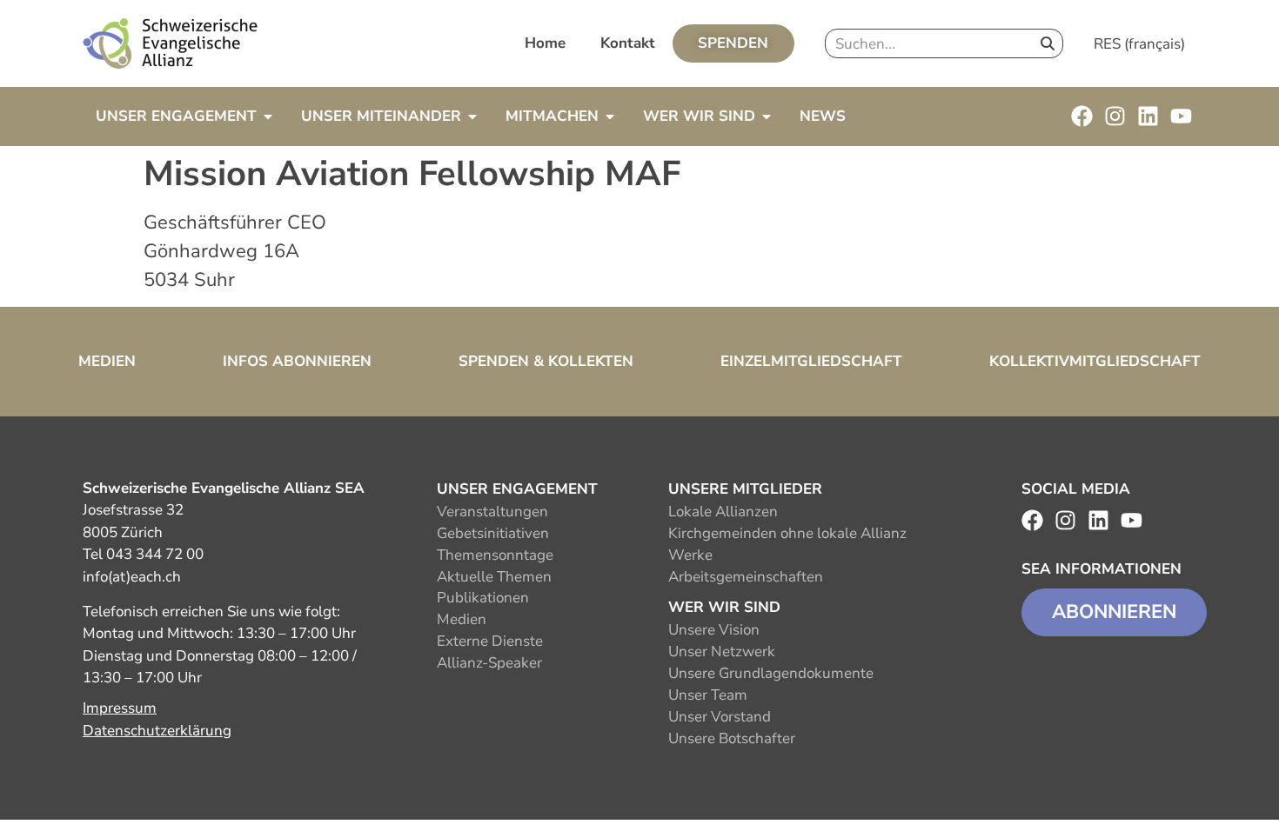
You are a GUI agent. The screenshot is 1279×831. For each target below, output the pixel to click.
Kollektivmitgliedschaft (1095, 361)
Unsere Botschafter (731, 738)
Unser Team (707, 695)
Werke (690, 555)
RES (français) (1139, 44)
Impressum (120, 708)
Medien (107, 361)
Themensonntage (495, 555)
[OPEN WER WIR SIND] (766, 116)
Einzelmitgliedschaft (811, 361)
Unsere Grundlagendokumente (771, 673)
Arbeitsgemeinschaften (745, 577)
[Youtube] (1181, 116)
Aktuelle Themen (494, 577)
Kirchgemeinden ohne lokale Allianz (787, 533)
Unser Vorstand (719, 717)
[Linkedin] (1148, 116)
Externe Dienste (490, 641)
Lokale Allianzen (723, 512)
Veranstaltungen (492, 512)
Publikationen (483, 598)
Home (545, 43)
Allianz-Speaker (489, 663)
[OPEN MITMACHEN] (610, 116)
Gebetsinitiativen (493, 533)
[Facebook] (1082, 116)
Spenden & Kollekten (546, 361)
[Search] (1047, 43)
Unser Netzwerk (721, 651)
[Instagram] (1115, 116)
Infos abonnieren (297, 361)
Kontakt (627, 43)
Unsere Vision (714, 630)
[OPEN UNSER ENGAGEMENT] (268, 116)
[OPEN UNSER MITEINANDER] (472, 116)
